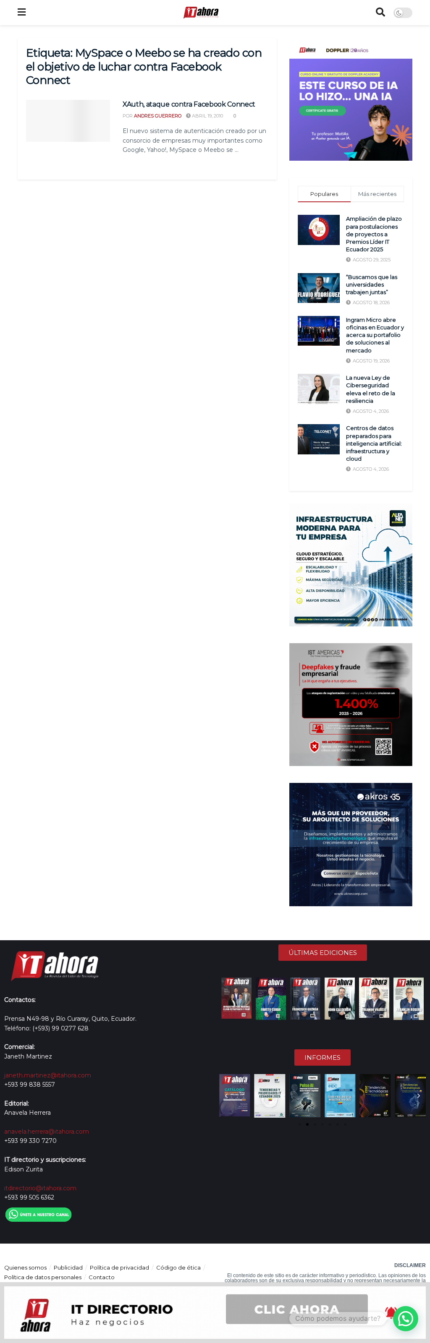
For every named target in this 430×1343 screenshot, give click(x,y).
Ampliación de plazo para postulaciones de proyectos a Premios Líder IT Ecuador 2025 (374, 234)
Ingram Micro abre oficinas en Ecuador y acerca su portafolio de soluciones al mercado (375, 335)
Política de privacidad (119, 1267)
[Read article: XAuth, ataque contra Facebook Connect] (68, 121)
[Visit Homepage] (200, 12)
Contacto (102, 1277)
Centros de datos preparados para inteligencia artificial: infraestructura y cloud (374, 443)
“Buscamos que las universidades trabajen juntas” (371, 284)
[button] (226, 1096)
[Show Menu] (22, 12)
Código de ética (178, 1267)
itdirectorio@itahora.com (40, 1188)
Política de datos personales (42, 1277)
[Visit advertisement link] (350, 99)
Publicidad (68, 1267)
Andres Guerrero (157, 116)
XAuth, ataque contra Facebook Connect (189, 104)
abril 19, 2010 (207, 116)
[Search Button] (380, 12)
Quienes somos (25, 1267)
